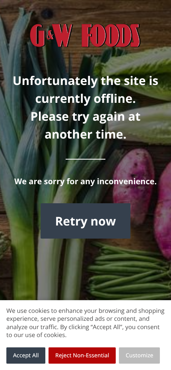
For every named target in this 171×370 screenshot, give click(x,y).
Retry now (85, 221)
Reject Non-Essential (82, 355)
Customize (140, 355)
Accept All (26, 355)
